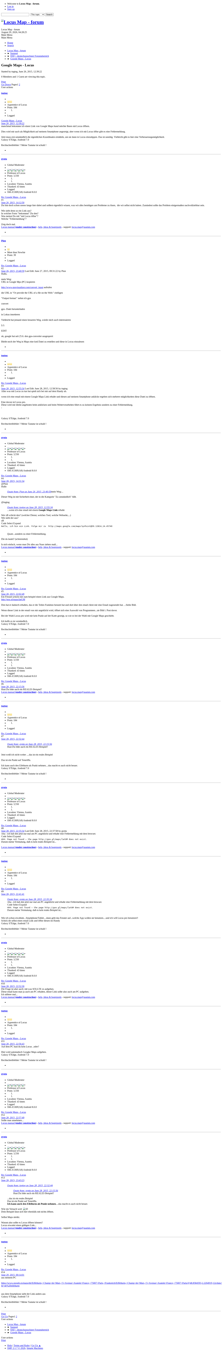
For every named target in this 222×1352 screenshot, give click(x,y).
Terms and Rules (22, 1345)
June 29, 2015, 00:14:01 (12, 1275)
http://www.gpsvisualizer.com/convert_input (22, 287)
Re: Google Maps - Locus (13, 197)
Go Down (6, 84)
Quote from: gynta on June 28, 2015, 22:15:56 (29, 744)
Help (9, 1345)
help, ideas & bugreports (49, 227)
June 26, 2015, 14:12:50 (12, 202)
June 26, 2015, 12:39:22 (12, 123)
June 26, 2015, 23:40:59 (12, 271)
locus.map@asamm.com (83, 227)
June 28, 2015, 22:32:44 (12, 739)
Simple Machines (35, 1348)
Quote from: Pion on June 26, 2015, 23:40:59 (29, 491)
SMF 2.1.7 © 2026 (16, 1348)
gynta (4, 159)
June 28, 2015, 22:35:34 (12, 831)
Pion (3, 240)
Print (3, 82)
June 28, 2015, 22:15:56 (12, 686)
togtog (4, 93)
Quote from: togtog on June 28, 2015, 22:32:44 (30, 1185)
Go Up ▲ (36, 1345)
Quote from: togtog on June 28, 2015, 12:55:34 (30, 507)
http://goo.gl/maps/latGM (13, 599)
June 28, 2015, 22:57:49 (12, 1117)
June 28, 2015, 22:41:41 (12, 894)
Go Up (4, 1316)
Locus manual (18, 227)
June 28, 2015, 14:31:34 (12, 481)
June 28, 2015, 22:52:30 (12, 986)
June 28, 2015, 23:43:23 (12, 1180)
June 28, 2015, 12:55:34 (12, 388)
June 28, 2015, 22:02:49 (12, 594)
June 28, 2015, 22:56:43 (12, 1044)
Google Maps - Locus (11, 120)
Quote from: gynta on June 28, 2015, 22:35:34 (29, 899)
